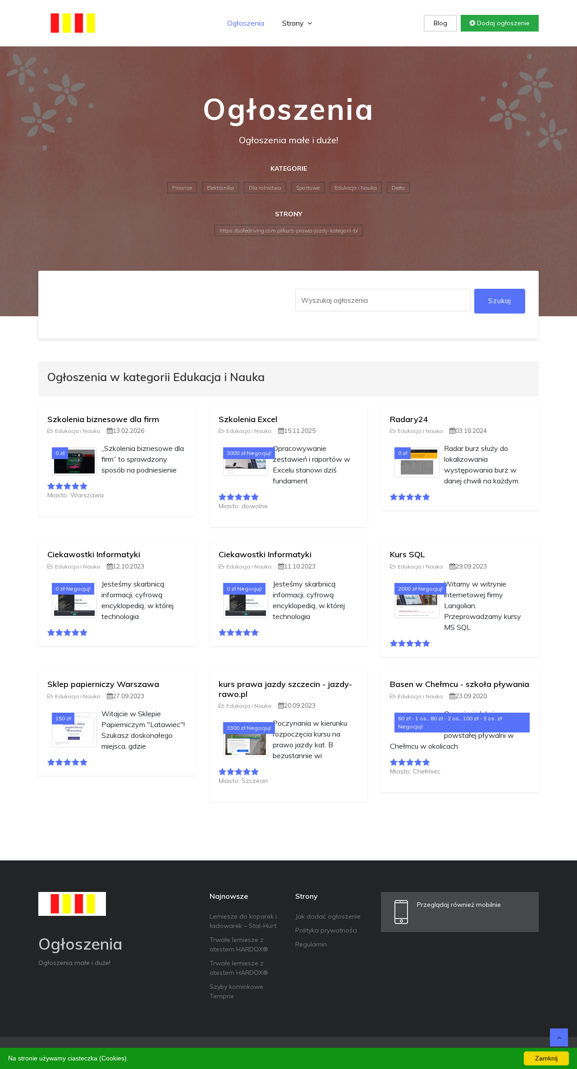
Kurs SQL (407, 554)
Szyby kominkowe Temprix (236, 991)
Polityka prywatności (326, 930)
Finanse (182, 187)
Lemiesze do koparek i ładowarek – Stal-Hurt (243, 921)
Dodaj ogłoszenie (502, 23)
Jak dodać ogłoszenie (328, 916)
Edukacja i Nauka (355, 187)
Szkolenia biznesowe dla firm (103, 419)
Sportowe (308, 187)
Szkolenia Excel (248, 419)
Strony (294, 22)
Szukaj (499, 300)
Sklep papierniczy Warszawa (103, 684)
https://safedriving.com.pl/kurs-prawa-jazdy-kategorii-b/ (289, 230)
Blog (440, 23)
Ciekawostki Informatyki (93, 554)
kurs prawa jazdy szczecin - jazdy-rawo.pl (285, 689)
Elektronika (220, 187)
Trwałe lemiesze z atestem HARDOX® (239, 944)
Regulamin (311, 944)
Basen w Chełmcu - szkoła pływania (459, 684)
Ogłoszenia (245, 22)
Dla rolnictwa (265, 187)
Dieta (398, 187)
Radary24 (409, 419)
